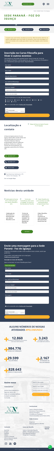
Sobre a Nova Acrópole (35, 409)
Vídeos (6, 435)
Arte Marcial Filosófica (29, 433)
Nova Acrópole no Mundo (36, 423)
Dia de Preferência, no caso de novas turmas (18, 97)
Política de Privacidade (25, 104)
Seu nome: (8, 65)
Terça (24, 100)
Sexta (41, 100)
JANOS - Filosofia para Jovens (31, 432)
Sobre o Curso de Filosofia (30, 430)
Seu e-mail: (8, 70)
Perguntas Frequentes (29, 435)
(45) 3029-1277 (11, 29)
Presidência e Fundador (36, 414)
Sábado (8, 101)
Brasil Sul (32, 422)
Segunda (18, 100)
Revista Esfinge (8, 439)
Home (35, 11)
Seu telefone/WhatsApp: (12, 82)
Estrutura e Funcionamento (37, 411)
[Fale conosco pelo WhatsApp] (50, 447)
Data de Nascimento (11, 76)
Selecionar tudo (10, 100)
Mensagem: (9, 295)
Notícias (6, 430)
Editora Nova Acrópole (10, 438)
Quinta (35, 100)
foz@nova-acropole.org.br (11, 257)
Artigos (6, 432)
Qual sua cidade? (10, 87)
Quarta (29, 100)
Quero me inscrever (10, 265)
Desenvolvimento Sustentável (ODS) (39, 416)
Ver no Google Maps (10, 178)
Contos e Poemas (9, 436)
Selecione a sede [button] (27, 4)
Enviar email (46, 29)
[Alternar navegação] (48, 4)
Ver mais (27, 231)
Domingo (15, 101)
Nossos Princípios (34, 412)
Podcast (6, 433)
